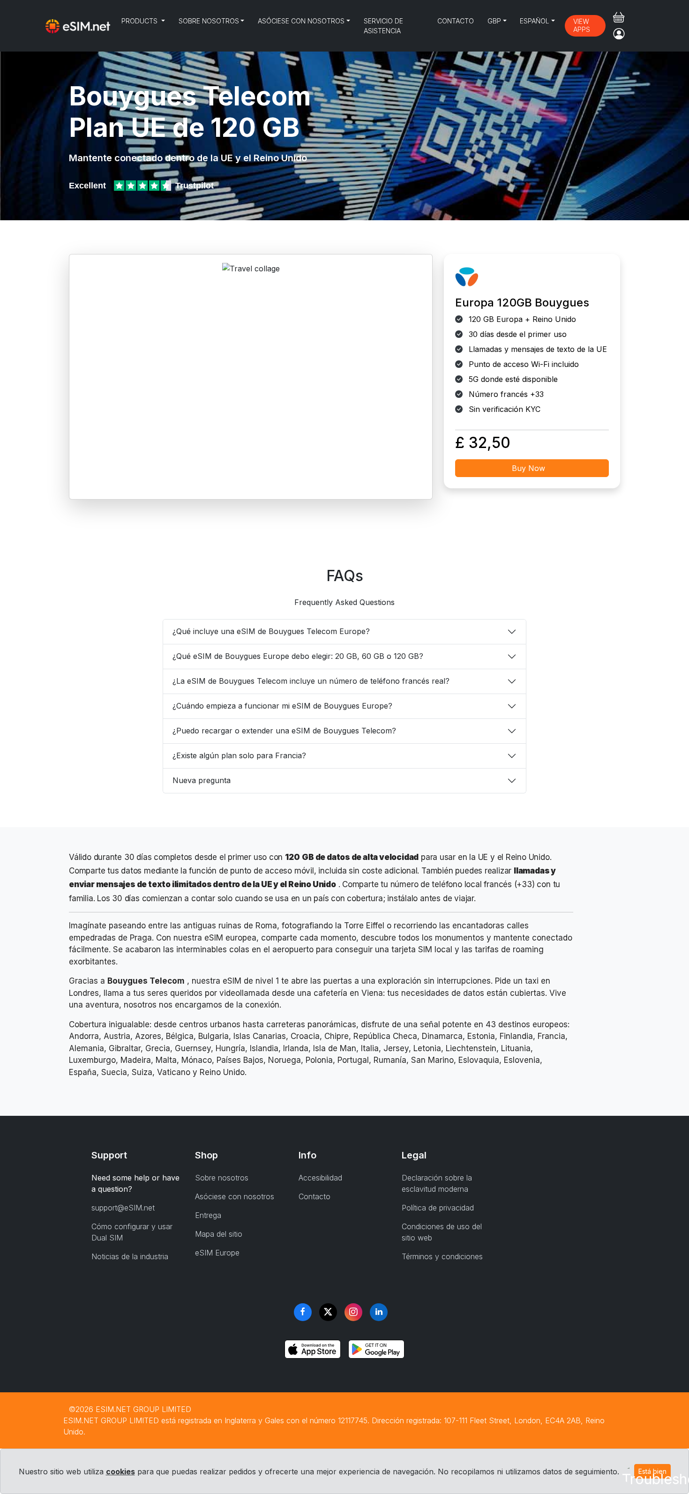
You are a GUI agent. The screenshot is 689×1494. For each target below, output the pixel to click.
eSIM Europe (217, 1252)
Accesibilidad (320, 1177)
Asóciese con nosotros (301, 21)
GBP (494, 21)
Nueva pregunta (201, 780)
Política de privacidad (438, 1207)
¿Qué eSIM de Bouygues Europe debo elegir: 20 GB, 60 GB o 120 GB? (297, 656)
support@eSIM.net (123, 1207)
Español (534, 21)
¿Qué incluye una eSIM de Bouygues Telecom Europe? (271, 631)
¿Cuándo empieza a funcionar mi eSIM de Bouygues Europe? (282, 705)
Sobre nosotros (209, 21)
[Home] (77, 26)
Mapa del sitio (218, 1234)
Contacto (455, 21)
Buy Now (528, 468)
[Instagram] (353, 1312)
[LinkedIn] (379, 1312)
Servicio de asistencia (383, 26)
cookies (120, 1471)
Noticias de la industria (129, 1256)
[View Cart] (618, 17)
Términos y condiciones (442, 1256)
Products (140, 21)
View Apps (581, 25)
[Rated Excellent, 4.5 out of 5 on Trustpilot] (143, 185)
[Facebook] (303, 1312)
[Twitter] (328, 1312)
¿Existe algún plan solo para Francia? (239, 755)
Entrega (208, 1215)
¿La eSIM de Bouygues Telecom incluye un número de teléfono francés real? (310, 681)
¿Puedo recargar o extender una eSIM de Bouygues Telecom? (284, 730)
